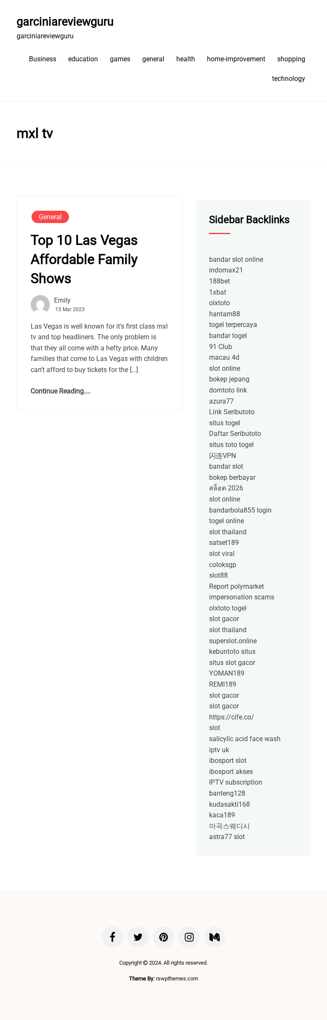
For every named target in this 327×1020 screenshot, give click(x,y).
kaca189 (222, 815)
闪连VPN (222, 456)
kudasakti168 (229, 804)
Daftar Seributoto (235, 434)
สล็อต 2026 (226, 488)
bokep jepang (229, 379)
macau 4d (224, 357)
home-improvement (236, 59)
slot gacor (224, 619)
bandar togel (228, 336)
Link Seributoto (232, 412)
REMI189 (222, 684)
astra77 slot (227, 837)
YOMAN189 (226, 673)
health (185, 59)
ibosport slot (228, 760)
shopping (291, 59)
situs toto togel (231, 445)
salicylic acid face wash (245, 739)
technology (288, 78)
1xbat (217, 292)
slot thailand (228, 532)
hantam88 (224, 314)
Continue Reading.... (61, 391)
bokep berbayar (232, 477)
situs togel (224, 423)
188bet (219, 281)
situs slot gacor (232, 663)
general (153, 59)
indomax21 (226, 270)
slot (214, 728)
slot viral (222, 554)
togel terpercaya (233, 325)
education (83, 59)
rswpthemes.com (177, 978)
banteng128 (227, 793)
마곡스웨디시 (229, 826)
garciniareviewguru (65, 22)
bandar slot (226, 466)
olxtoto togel (228, 608)
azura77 (221, 401)
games (120, 59)
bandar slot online (236, 259)
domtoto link (228, 390)
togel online (226, 521)
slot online (224, 368)
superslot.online (233, 641)
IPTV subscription (235, 782)
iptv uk (219, 750)
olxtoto (219, 303)
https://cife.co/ (231, 717)
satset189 (224, 543)
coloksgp (222, 565)
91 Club (220, 347)
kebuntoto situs (232, 652)
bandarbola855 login (240, 510)
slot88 (218, 575)
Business (42, 59)
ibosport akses (231, 772)
